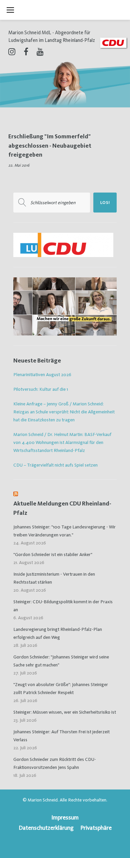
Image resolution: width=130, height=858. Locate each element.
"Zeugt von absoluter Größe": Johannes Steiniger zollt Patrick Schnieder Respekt (60, 688)
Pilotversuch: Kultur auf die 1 (40, 389)
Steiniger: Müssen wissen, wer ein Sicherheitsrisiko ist (64, 712)
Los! (105, 202)
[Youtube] (40, 52)
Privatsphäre (96, 827)
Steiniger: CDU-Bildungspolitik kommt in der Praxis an (63, 605)
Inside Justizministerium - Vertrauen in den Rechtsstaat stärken (54, 578)
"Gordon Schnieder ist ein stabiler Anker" (52, 554)
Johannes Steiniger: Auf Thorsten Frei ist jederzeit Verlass (61, 735)
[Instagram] (11, 52)
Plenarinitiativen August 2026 (42, 374)
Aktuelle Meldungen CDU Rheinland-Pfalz (62, 508)
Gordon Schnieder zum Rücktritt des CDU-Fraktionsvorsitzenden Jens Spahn (54, 763)
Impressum (65, 817)
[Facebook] (26, 52)
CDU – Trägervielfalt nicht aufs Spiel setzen (55, 465)
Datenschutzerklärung (46, 827)
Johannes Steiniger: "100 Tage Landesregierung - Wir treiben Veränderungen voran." (64, 530)
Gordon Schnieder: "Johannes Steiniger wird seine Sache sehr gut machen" (61, 660)
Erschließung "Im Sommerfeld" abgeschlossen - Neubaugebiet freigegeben (49, 145)
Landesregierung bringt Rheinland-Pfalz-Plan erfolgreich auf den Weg (57, 633)
